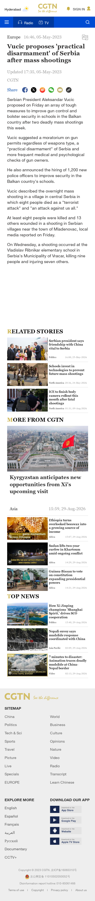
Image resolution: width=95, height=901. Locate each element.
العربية (10, 832)
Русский (11, 841)
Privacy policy (60, 890)
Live (8, 766)
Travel (10, 749)
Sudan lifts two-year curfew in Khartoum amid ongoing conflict (66, 549)
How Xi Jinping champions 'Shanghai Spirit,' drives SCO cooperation (66, 611)
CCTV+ (11, 857)
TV (47, 23)
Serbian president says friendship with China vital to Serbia (66, 344)
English (11, 808)
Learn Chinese (62, 782)
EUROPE (12, 782)
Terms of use (16, 890)
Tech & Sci (13, 733)
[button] (10, 382)
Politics (11, 724)
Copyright (38, 890)
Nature (55, 749)
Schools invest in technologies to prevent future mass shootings (66, 370)
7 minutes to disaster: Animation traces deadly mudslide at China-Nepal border (67, 662)
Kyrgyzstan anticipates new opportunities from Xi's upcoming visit (45, 484)
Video (54, 757)
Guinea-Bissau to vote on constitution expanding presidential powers (67, 576)
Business (57, 724)
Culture (56, 733)
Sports (10, 741)
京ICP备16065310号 (64, 870)
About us (81, 890)
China (10, 716)
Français (12, 824)
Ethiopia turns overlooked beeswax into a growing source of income (67, 525)
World (54, 716)
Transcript (58, 774)
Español (11, 816)
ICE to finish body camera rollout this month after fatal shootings (63, 397)
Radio (28, 23)
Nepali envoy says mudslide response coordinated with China (67, 635)
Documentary (16, 849)
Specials (12, 774)
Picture (10, 757)
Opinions (57, 741)
